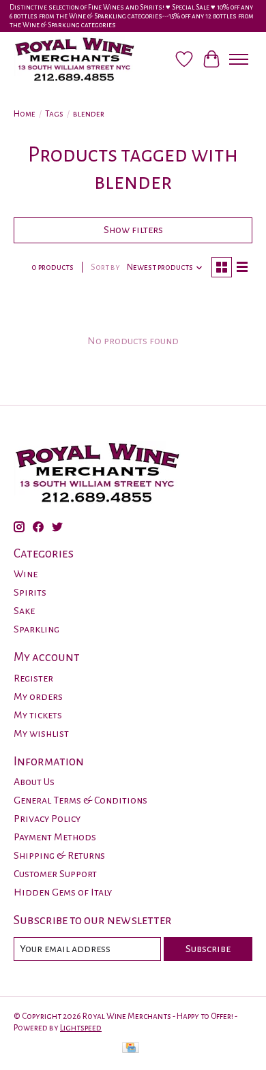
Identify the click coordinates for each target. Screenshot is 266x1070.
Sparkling (36, 629)
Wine (26, 573)
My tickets (38, 714)
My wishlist (41, 733)
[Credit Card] (130, 1049)
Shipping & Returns (59, 855)
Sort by (105, 267)
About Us (34, 781)
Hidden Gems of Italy (63, 892)
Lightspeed (81, 1028)
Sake (24, 610)
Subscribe (208, 948)
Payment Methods (55, 836)
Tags (54, 114)
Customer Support (55, 873)
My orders (38, 696)
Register (33, 678)
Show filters (133, 229)
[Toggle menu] (238, 59)
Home (24, 114)
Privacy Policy (47, 818)
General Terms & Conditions (80, 800)
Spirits (30, 592)
